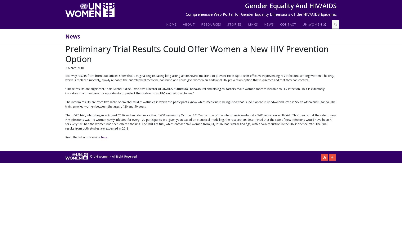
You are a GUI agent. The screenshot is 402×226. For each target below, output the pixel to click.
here (104, 137)
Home (171, 24)
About (189, 24)
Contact (288, 24)
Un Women (312, 24)
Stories (234, 24)
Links (253, 24)
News (269, 24)
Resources (211, 24)
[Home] (91, 10)
